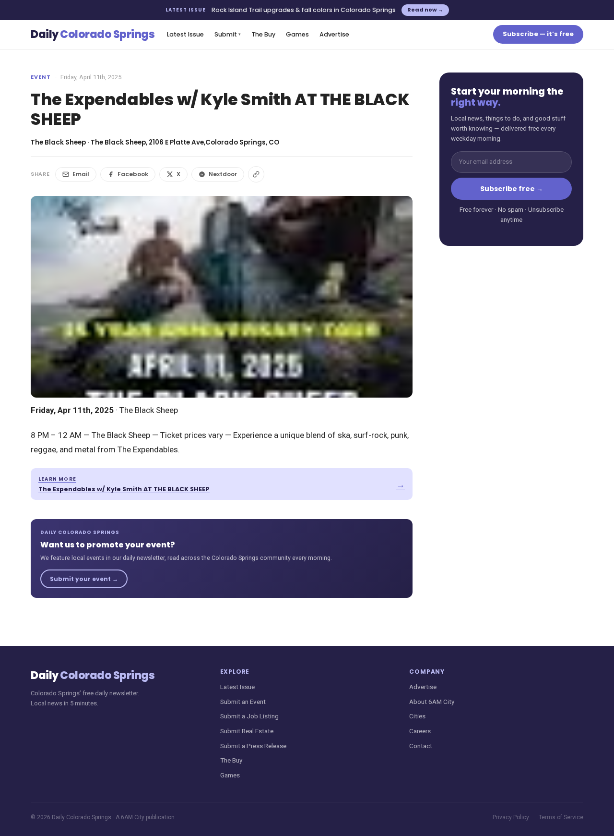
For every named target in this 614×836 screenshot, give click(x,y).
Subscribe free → (511, 189)
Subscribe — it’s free (538, 33)
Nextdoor (223, 174)
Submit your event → (84, 579)
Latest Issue (185, 34)
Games (297, 34)
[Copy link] (256, 174)
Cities (417, 716)
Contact (420, 746)
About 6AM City (431, 701)
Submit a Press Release (253, 746)
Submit (227, 34)
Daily (92, 34)
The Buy (263, 34)
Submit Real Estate (246, 731)
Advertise (334, 34)
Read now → (425, 9)
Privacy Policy (511, 817)
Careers (420, 731)
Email (80, 174)
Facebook (133, 174)
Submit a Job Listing (249, 716)
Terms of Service (561, 817)
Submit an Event (243, 701)
